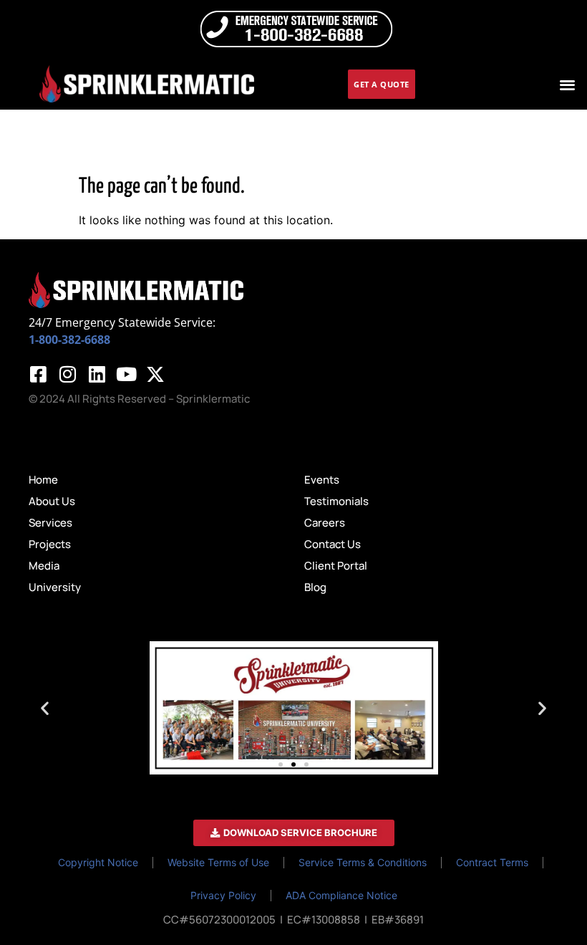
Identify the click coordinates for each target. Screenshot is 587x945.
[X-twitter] (155, 374)
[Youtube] (126, 374)
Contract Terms (492, 862)
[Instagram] (67, 374)
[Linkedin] (96, 374)
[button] (568, 84)
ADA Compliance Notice (341, 895)
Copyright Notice (98, 862)
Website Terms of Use (218, 862)
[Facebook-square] (38, 374)
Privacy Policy (223, 895)
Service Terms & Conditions (363, 862)
